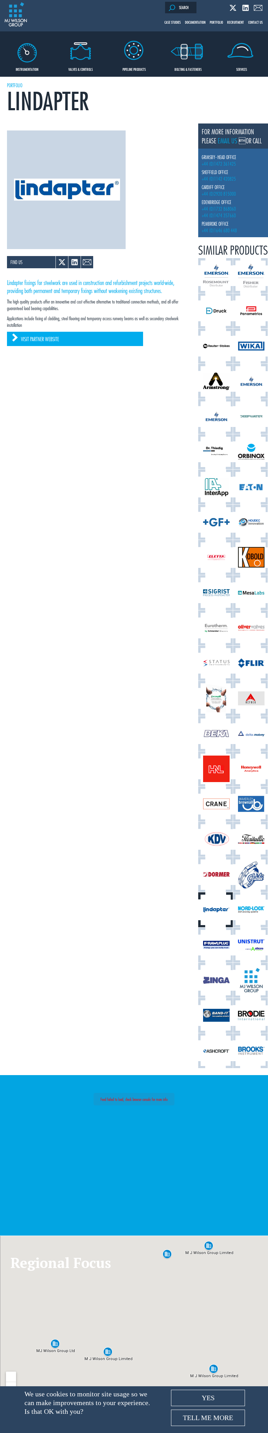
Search (184, 7)
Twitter (233, 8)
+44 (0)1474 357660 (219, 215)
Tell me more (208, 1417)
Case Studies (172, 22)
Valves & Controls (80, 69)
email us (227, 140)
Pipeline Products (134, 69)
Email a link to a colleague (87, 262)
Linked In (245, 8)
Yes (208, 1398)
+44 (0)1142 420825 (219, 178)
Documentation (195, 22)
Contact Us (255, 22)
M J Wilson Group (15, 15)
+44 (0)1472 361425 (219, 163)
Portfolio (216, 22)
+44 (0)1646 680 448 (219, 230)
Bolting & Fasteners (188, 69)
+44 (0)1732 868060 (219, 208)
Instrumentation (27, 69)
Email (258, 8)
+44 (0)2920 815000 (219, 193)
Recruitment (235, 22)
